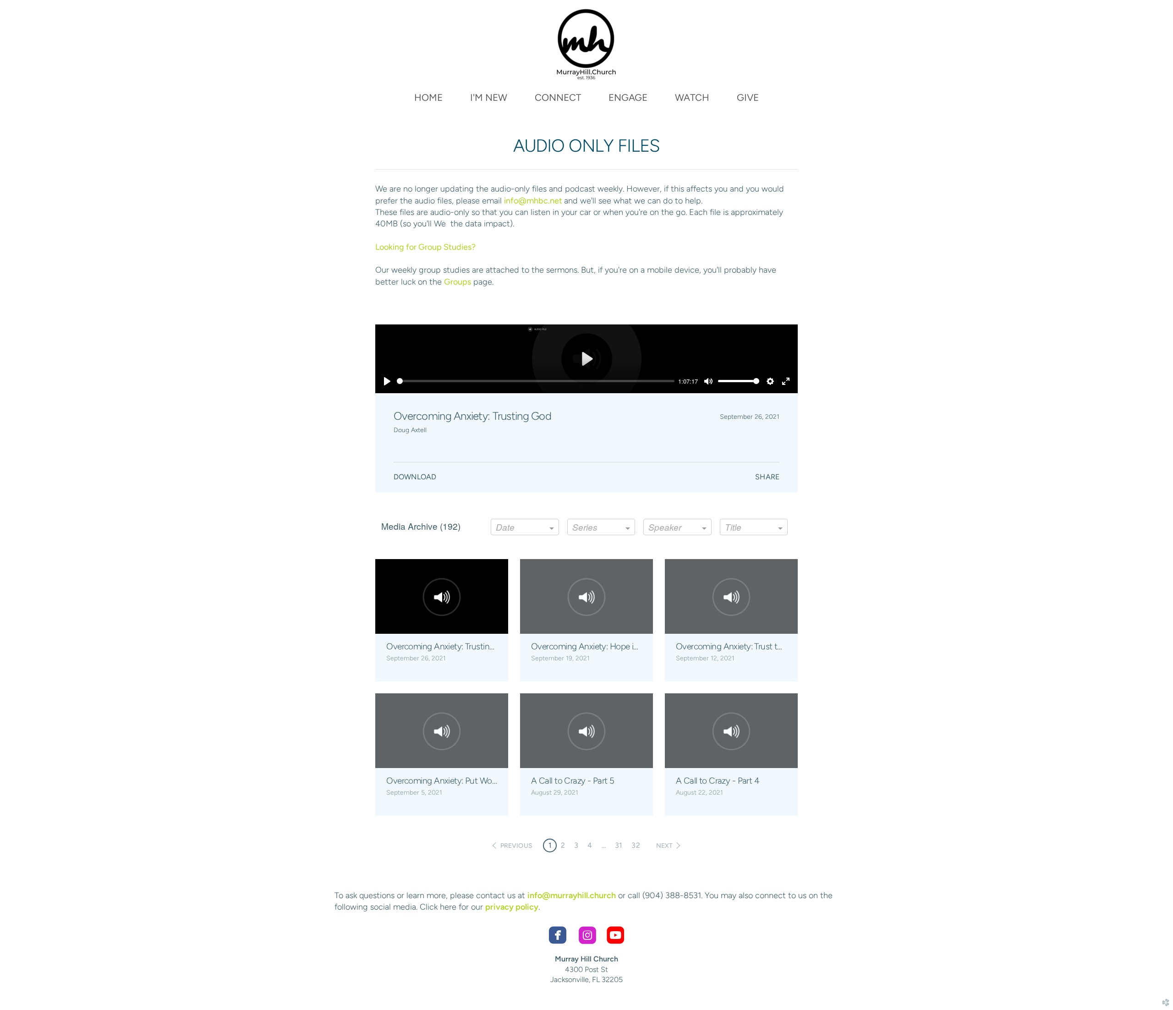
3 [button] (576, 845)
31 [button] (618, 845)
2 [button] (563, 845)
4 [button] (589, 845)
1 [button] (550, 845)
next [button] (664, 846)
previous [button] (516, 846)
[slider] (535, 381)
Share (767, 476)
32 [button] (635, 845)
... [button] (604, 845)
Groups (457, 282)
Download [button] (415, 476)
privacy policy (511, 907)
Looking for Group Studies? (425, 247)
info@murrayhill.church (571, 895)
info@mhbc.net (534, 201)
